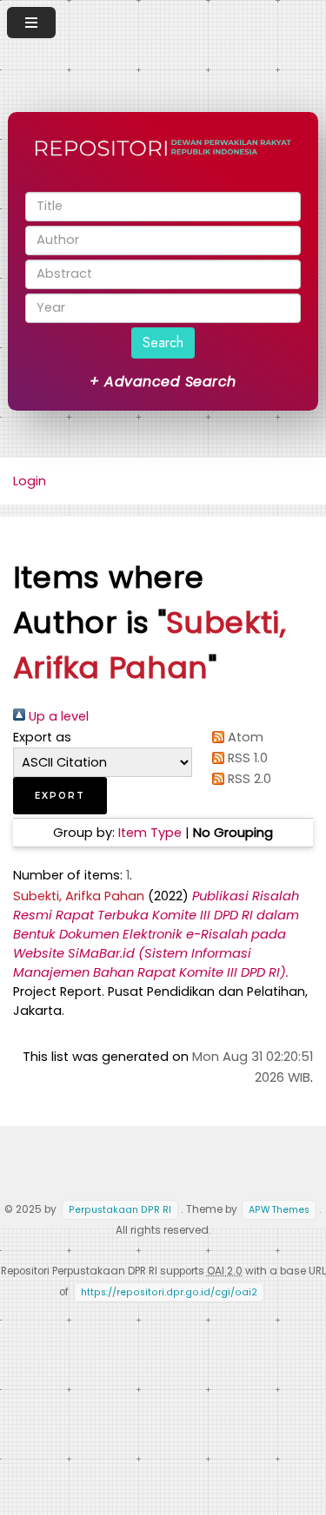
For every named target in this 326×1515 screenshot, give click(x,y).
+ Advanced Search (163, 382)
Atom (243, 737)
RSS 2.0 (247, 778)
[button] (60, 795)
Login (29, 481)
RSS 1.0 (246, 758)
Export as (42, 737)
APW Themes (279, 1209)
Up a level (57, 716)
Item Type (150, 832)
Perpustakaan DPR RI (120, 1209)
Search (163, 342)
